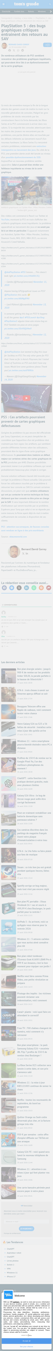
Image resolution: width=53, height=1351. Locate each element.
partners (16, 1302)
